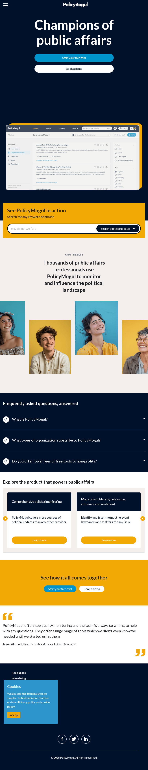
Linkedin (85, 739)
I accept (14, 715)
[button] (74, 419)
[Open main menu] (5, 6)
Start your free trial (60, 589)
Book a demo (92, 589)
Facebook (62, 739)
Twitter (74, 739)
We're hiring (19, 678)
